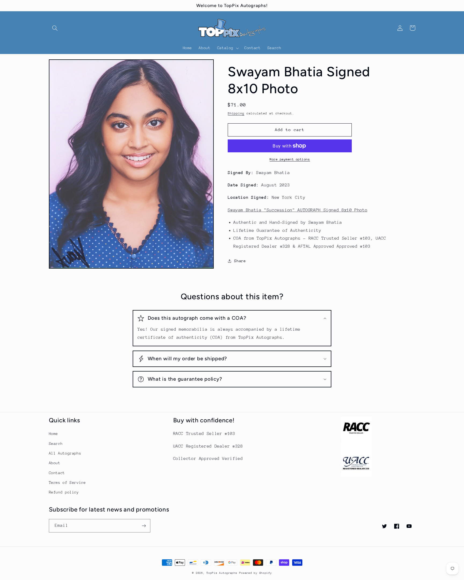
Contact (57, 473)
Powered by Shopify (255, 573)
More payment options (290, 159)
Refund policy (64, 492)
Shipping (236, 113)
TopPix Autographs (221, 573)
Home (53, 433)
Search (56, 443)
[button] (55, 28)
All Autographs (65, 453)
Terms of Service (67, 482)
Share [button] (240, 261)
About (54, 463)
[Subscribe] (143, 525)
